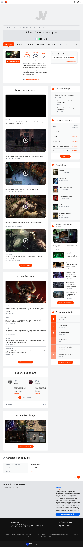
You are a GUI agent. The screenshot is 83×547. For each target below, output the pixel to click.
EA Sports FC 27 (63, 325)
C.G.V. (37, 534)
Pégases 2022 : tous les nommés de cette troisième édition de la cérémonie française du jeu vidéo (25, 351)
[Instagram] (20, 525)
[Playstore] (59, 525)
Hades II (61, 204)
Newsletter (44, 537)
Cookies (68, 534)
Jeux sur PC (17, 27)
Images (53, 44)
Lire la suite (16, 393)
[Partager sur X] (41, 39)
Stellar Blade (62, 178)
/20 (45, 404)
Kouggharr (37, 383)
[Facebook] (12, 525)
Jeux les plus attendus (65, 362)
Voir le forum (65, 156)
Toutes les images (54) (25, 446)
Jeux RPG (23, 27)
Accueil (4, 27)
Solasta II (55, 136)
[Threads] (37, 525)
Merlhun (16, 383)
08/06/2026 (74, 132)
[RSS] (28, 525)
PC (7, 27)
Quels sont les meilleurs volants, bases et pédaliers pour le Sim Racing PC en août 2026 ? (71, 284)
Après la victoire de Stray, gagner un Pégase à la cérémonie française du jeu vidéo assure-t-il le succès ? (24, 321)
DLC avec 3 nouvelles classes (61, 146)
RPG (32, 471)
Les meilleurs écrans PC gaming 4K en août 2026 (71, 294)
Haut (75, 477)
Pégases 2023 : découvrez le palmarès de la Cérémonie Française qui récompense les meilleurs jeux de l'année (26, 331)
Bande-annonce (14, 61)
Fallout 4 (61, 170)
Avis (34, 52)
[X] (16, 525)
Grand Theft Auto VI (64, 318)
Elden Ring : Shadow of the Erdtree (66, 214)
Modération (44, 534)
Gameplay (25, 121)
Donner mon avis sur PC (43, 53)
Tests (31, 44)
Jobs (54, 537)
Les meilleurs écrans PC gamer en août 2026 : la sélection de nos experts (65, 246)
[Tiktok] (32, 525)
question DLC (57, 132)
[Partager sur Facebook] (36, 39)
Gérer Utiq (75, 534)
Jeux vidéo (11, 27)
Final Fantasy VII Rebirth (65, 187)
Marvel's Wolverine (64, 332)
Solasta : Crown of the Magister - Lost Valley (67, 108)
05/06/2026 (74, 141)
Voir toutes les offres (71, 61)
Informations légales (22, 534)
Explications (56, 141)
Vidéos (42, 44)
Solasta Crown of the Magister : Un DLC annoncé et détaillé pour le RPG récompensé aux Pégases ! (25, 341)
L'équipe (13, 534)
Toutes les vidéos (25, 265)
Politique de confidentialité (56, 534)
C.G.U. (32, 534)
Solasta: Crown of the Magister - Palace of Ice (67, 101)
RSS (50, 537)
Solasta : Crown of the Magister (41, 32)
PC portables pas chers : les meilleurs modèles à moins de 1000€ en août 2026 (71, 265)
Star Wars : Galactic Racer (66, 354)
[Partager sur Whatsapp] (39, 39)
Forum (76, 44)
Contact (7, 534)
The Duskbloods (63, 340)
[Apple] (63, 525)
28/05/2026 (74, 150)
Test (27, 52)
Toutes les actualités (25, 362)
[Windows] (68, 525)
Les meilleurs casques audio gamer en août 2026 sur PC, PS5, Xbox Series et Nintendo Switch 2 (71, 255)
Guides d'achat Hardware (65, 302)
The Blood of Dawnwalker (65, 347)
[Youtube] (24, 525)
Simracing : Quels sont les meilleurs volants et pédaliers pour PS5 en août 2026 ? (71, 274)
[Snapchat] (41, 525)
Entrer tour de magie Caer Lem (61, 151)
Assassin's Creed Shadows (66, 196)
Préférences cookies (33, 537)
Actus (20, 44)
